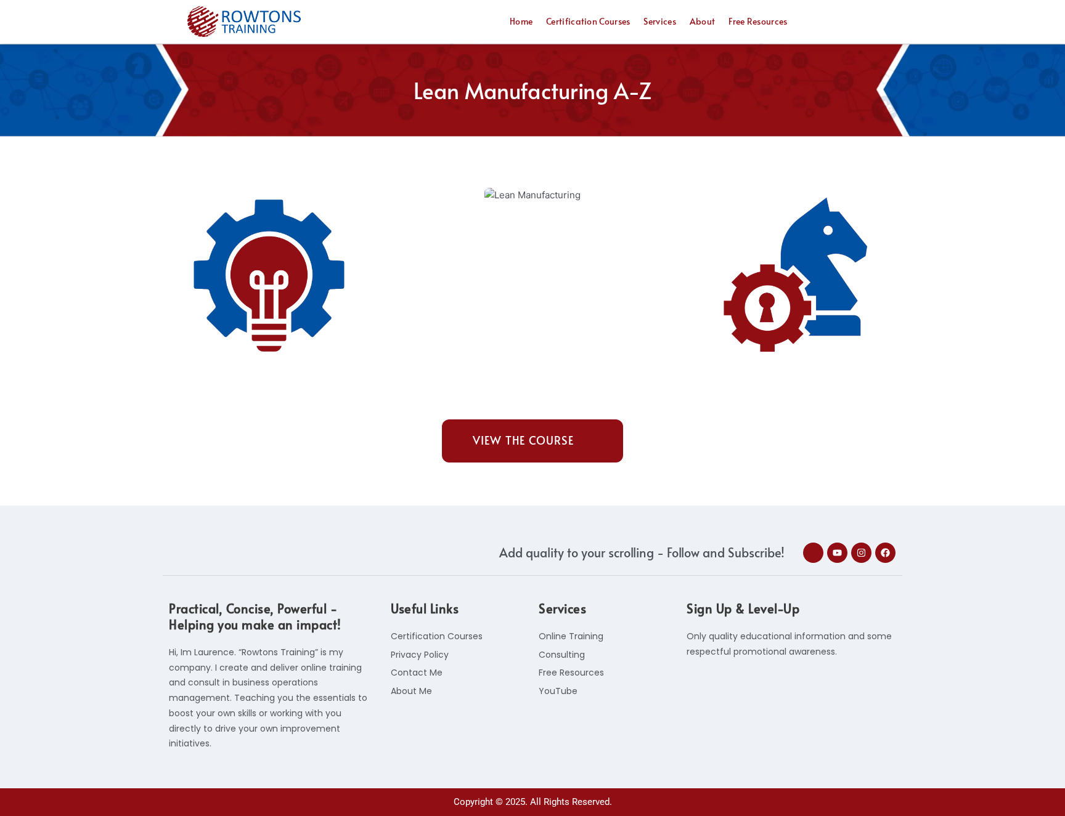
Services (659, 21)
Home (521, 21)
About (703, 21)
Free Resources (757, 21)
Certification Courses (588, 21)
